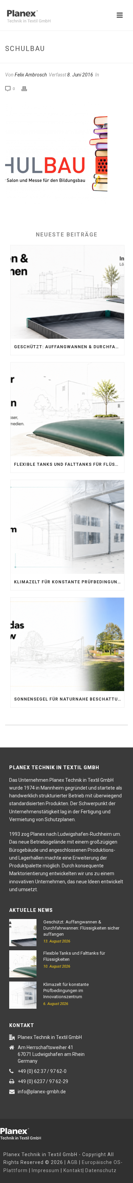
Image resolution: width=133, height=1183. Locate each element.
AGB (72, 1162)
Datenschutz (101, 1170)
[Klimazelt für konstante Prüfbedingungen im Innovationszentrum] (67, 527)
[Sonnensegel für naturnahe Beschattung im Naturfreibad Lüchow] (67, 644)
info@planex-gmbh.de (42, 1091)
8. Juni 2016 (80, 74)
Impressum (45, 1170)
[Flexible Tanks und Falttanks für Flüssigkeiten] (67, 409)
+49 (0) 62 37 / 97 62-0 (42, 1071)
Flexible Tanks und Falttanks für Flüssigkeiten (69, 464)
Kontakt (73, 1170)
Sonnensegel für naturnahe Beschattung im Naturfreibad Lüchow (69, 699)
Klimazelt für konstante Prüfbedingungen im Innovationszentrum (69, 582)
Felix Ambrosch (31, 74)
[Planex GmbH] (25, 1132)
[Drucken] (27, 88)
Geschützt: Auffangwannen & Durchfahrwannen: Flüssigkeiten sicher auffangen (69, 347)
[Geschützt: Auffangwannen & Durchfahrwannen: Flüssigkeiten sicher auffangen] (67, 292)
